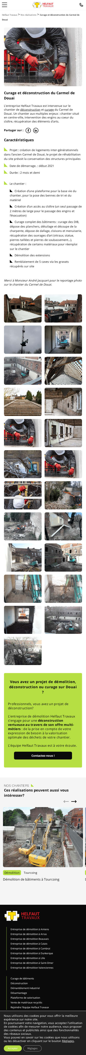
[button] (74, 801)
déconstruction (30, 109)
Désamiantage (19, 993)
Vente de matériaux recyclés (26, 1002)
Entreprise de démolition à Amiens (30, 929)
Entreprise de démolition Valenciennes (32, 967)
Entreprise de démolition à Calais (29, 943)
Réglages (68, 1041)
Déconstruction (19, 983)
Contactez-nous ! (43, 755)
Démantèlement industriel (25, 988)
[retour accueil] (22, 915)
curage (49, 109)
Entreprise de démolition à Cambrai (30, 948)
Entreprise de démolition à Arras (29, 934)
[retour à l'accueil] (43, 5)
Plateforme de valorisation (25, 997)
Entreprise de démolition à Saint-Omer (32, 963)
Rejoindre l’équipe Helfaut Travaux (30, 1007)
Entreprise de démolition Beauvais (30, 939)
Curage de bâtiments (22, 978)
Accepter (13, 1048)
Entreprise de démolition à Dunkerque (32, 953)
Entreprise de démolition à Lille (28, 958)
